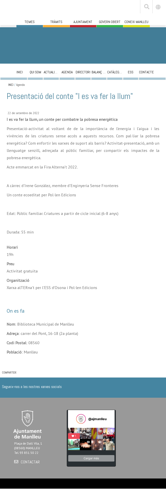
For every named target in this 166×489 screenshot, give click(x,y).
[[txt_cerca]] (146, 7)
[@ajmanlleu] (81, 419)
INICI (10, 85)
